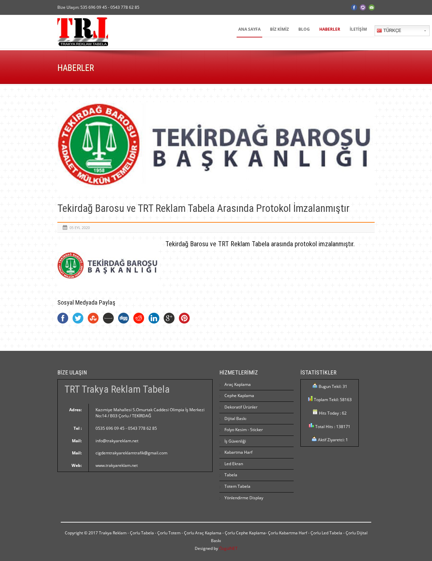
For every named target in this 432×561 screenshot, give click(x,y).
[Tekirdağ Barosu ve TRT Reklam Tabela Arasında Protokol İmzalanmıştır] (216, 147)
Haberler (329, 29)
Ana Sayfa (249, 29)
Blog (304, 29)
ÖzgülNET (228, 548)
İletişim (358, 29)
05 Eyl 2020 (80, 227)
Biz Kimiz (279, 29)
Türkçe (391, 30)
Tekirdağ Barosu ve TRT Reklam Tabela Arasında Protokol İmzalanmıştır (203, 208)
